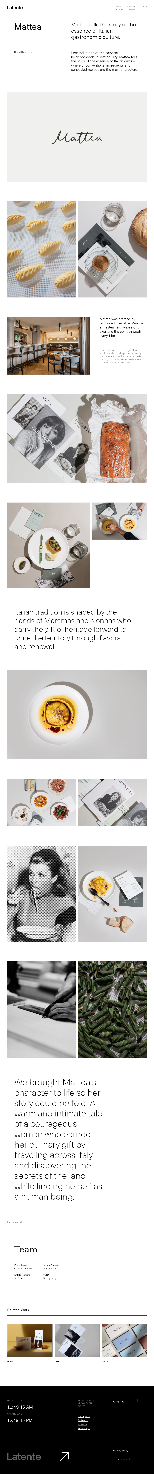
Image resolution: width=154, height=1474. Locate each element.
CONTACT (119, 1401)
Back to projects (15, 1222)
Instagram (84, 1416)
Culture (119, 9)
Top (144, 1399)
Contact (131, 9)
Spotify (82, 1424)
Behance (83, 1420)
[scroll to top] (64, 1456)
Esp (145, 6)
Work (118, 6)
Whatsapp (84, 1428)
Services (131, 6)
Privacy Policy (120, 1450)
